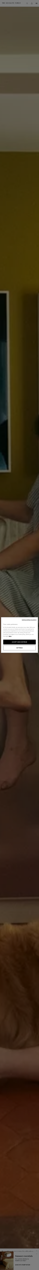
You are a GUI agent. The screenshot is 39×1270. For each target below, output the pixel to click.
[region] (19, 635)
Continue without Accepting (29, 620)
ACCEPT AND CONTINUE (19, 642)
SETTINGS (19, 648)
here (10, 636)
